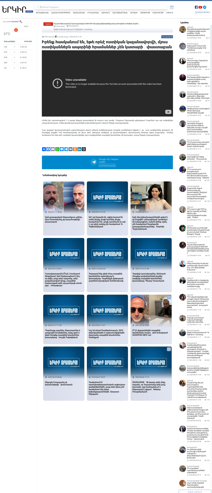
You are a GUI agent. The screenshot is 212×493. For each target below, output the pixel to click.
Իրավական (93, 12)
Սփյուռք (145, 12)
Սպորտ (169, 12)
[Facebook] (196, 7)
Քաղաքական (42, 12)
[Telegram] (204, 7)
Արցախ (134, 12)
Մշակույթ (158, 12)
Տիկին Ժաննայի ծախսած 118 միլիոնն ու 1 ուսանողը (73, 24)
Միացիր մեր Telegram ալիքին (109, 160)
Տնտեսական (79, 12)
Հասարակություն (60, 12)
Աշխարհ (105, 12)
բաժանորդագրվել (107, 165)
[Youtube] (200, 7)
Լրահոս (184, 22)
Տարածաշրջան (120, 12)
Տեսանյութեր (204, 12)
